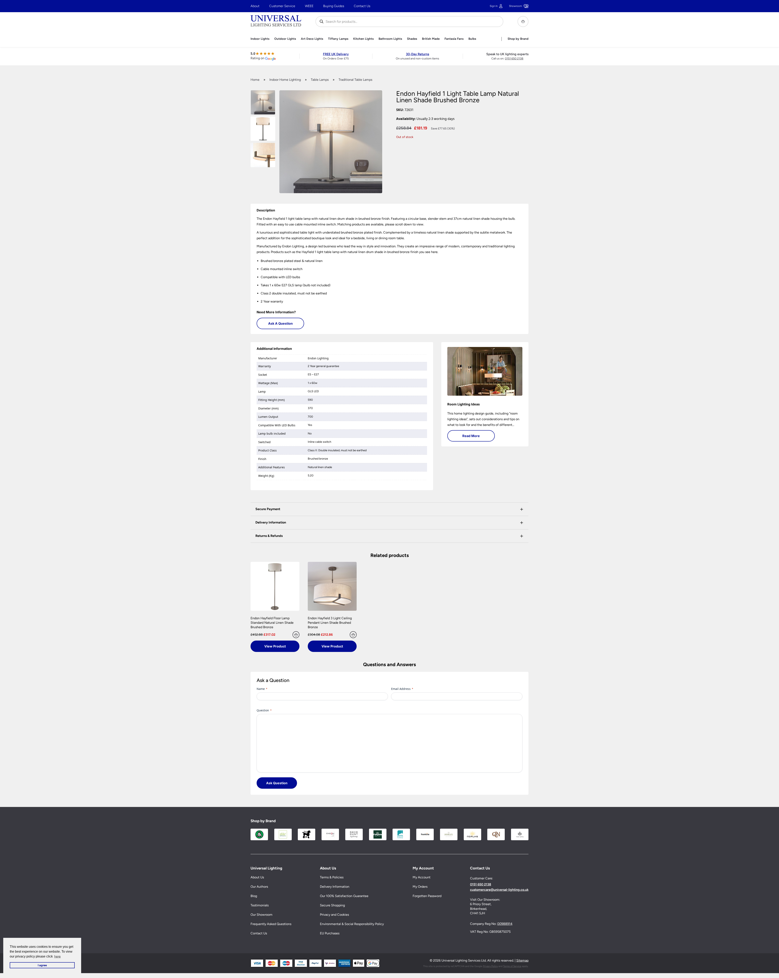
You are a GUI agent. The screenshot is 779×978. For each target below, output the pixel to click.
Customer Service (282, 6)
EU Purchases (329, 933)
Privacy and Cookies (334, 915)
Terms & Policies (331, 877)
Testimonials (260, 905)
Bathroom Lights (390, 38)
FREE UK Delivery (336, 54)
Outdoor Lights (285, 38)
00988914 (504, 924)
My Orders (420, 887)
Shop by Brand (518, 38)
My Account (421, 877)
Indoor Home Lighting (285, 80)
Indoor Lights (260, 38)
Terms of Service (512, 966)
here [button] (57, 956)
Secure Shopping (332, 905)
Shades (412, 38)
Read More (471, 436)
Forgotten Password (427, 896)
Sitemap (522, 960)
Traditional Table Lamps (355, 80)
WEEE (309, 6)
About (255, 6)
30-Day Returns (417, 54)
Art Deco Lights (312, 38)
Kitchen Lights (363, 38)
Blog (254, 896)
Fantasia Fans (454, 38)
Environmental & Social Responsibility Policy (352, 924)
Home (255, 80)
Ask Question (276, 783)
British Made (431, 38)
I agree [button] (42, 965)
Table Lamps (320, 80)
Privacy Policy (490, 966)
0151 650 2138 (514, 58)
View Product (275, 646)
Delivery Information (334, 887)
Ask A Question (280, 323)
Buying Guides (333, 6)
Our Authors (259, 887)
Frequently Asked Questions (271, 924)
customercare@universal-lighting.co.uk (499, 889)
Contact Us (362, 6)
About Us (257, 877)
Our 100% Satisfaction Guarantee (344, 896)
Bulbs (472, 38)
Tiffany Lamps (338, 38)
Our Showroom (261, 915)
